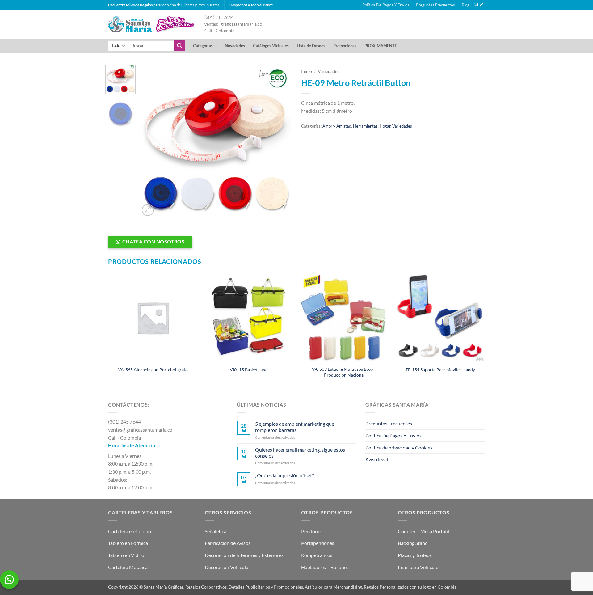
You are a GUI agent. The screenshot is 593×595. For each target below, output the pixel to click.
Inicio (306, 71)
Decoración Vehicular (227, 567)
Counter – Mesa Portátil (423, 531)
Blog (465, 4)
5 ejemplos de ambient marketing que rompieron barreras (294, 427)
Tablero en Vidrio (126, 555)
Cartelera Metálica (128, 567)
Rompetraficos (316, 555)
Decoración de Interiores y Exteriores (244, 555)
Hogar (385, 126)
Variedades (328, 71)
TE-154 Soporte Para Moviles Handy (440, 369)
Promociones (344, 45)
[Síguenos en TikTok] (482, 5)
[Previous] (150, 141)
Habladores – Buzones (325, 567)
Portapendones (317, 543)
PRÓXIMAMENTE (380, 45)
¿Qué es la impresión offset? (284, 475)
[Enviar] (179, 45)
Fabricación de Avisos (227, 543)
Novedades (235, 45)
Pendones (311, 531)
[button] (148, 210)
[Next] (281, 141)
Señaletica (215, 531)
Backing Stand (413, 543)
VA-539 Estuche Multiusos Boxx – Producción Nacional (344, 372)
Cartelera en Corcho (129, 531)
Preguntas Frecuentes (435, 4)
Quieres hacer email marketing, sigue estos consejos (300, 452)
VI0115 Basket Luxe (248, 369)
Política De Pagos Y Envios (385, 4)
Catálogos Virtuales (271, 45)
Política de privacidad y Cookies (398, 447)
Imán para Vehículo (418, 567)
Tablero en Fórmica (128, 543)
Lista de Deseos (311, 45)
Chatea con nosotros (153, 241)
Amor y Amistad (336, 126)
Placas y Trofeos (415, 555)
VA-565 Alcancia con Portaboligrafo (153, 369)
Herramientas (365, 126)
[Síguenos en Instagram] (476, 5)
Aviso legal (376, 459)
